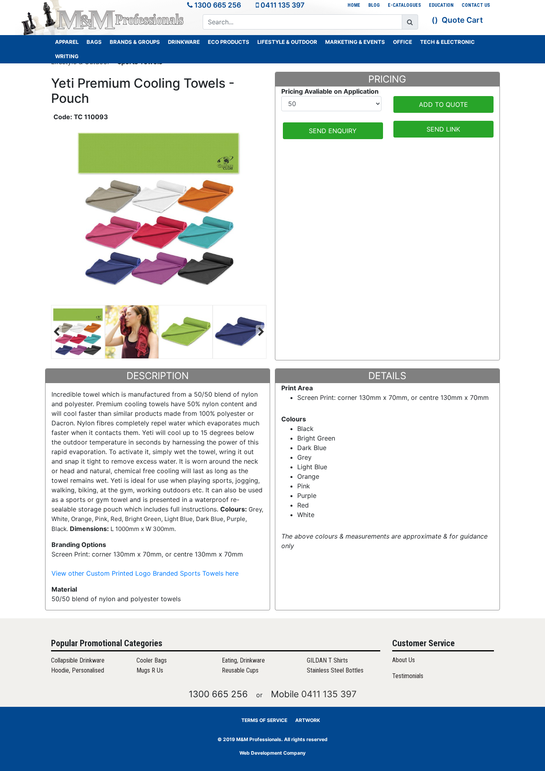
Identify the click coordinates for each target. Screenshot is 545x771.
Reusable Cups (240, 670)
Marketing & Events (355, 42)
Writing (67, 56)
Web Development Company (272, 753)
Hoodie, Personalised (77, 670)
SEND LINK (443, 129)
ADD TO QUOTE (443, 104)
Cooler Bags (151, 660)
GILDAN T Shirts (327, 660)
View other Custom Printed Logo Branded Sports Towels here (145, 573)
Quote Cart (462, 20)
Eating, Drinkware (243, 660)
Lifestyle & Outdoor (287, 42)
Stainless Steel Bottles (335, 670)
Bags (94, 42)
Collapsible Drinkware (78, 660)
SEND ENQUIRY (333, 131)
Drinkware (184, 42)
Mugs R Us (149, 670)
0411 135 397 (282, 5)
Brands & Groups (135, 42)
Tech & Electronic (447, 42)
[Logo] (121, 20)
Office (402, 42)
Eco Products (228, 42)
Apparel (67, 42)
